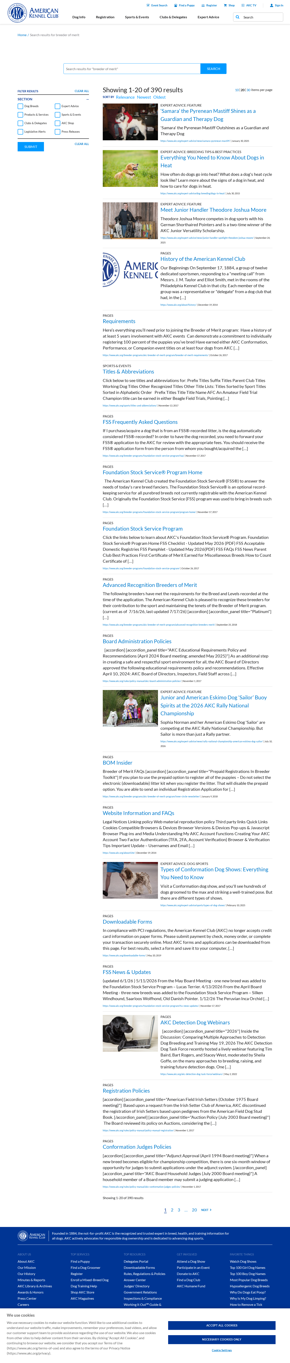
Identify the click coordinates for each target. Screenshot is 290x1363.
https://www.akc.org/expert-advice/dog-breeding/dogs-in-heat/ (192, 193)
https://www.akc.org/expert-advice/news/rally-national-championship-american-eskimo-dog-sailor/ (211, 741)
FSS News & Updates (127, 972)
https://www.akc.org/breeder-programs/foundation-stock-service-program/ (141, 568)
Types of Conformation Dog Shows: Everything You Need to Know (214, 873)
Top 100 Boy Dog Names (248, 1274)
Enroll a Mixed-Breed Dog (89, 1280)
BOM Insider (117, 762)
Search (213, 69)
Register (211, 5)
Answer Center (135, 1280)
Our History (26, 1274)
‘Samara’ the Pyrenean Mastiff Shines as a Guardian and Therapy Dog (208, 115)
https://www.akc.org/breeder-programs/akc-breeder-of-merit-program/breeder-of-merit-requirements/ (155, 355)
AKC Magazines (82, 1298)
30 (248, 90)
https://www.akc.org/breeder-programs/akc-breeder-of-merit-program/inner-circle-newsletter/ (151, 796)
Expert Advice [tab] (208, 17)
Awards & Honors (31, 1292)
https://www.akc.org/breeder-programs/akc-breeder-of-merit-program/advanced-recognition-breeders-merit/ (159, 624)
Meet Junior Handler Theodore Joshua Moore (213, 209)
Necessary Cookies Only (221, 1339)
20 (194, 1209)
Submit (30, 147)
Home (22, 35)
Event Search (159, 5)
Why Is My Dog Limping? (248, 1298)
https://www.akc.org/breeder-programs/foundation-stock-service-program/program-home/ (149, 512)
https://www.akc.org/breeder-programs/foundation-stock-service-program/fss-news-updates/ (151, 1006)
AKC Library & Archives (35, 1286)
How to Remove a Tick (246, 1304)
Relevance (125, 96)
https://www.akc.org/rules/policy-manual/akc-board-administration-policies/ (142, 681)
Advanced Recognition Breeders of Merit (150, 585)
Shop (232, 5)
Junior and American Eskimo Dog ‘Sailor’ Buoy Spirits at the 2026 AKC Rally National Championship (213, 705)
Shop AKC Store (82, 1292)
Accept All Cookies (222, 1325)
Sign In (279, 5)
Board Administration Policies (137, 641)
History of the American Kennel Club (202, 259)
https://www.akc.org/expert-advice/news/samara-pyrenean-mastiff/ (195, 141)
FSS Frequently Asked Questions (140, 422)
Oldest (159, 96)
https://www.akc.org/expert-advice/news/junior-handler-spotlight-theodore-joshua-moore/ (207, 238)
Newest (144, 96)
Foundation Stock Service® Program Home (152, 472)
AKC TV (251, 5)
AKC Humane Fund (191, 1286)
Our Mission (27, 1267)
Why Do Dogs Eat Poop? (248, 1292)
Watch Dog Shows (243, 1261)
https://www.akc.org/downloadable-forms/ (124, 955)
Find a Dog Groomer (85, 1267)
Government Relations (140, 1292)
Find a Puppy (187, 5)
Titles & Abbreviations (128, 371)
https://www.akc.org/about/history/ (178, 305)
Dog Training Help (84, 1286)
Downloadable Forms (127, 921)
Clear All (82, 91)
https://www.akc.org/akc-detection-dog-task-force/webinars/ (191, 1074)
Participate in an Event (193, 1267)
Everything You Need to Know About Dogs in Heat (212, 161)
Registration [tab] (105, 17)
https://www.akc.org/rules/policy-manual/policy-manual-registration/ (138, 1130)
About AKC (26, 1261)
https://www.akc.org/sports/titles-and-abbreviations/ (130, 405)
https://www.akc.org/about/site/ (119, 853)
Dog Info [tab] (78, 17)
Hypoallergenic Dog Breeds (250, 1286)
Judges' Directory (136, 1286)
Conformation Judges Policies (137, 1146)
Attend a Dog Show (191, 1261)
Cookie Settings (222, 1350)
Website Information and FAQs (138, 813)
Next (204, 1210)
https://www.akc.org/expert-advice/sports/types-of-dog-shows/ (192, 905)
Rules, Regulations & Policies (144, 1274)
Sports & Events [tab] (137, 17)
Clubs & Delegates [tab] (173, 17)
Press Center (27, 1298)
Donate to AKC (188, 1274)
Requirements (119, 321)
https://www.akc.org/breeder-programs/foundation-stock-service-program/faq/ (143, 455)
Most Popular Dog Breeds (249, 1280)
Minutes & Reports (31, 1280)
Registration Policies (126, 1090)
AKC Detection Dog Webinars (195, 1022)
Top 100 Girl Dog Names (247, 1267)
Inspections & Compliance (143, 1298)
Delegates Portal (136, 1261)
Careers (23, 1304)
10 (237, 90)
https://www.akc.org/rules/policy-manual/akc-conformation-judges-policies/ (142, 1187)
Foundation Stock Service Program (143, 528)
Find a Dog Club (188, 1280)
